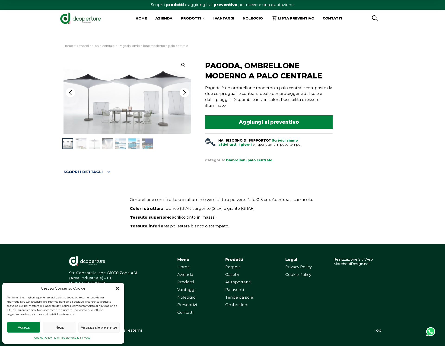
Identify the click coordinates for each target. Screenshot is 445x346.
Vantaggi (186, 289)
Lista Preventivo (296, 18)
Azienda (163, 18)
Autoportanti (238, 282)
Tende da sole (239, 297)
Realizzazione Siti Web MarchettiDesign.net (353, 261)
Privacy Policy (298, 267)
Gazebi (232, 274)
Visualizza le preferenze (99, 327)
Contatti (332, 18)
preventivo (225, 4)
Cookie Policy (43, 337)
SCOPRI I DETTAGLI (83, 172)
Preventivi (187, 304)
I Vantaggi (223, 18)
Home (141, 18)
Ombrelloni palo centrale (96, 46)
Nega (59, 327)
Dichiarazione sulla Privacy (72, 337)
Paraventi (234, 289)
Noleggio (253, 18)
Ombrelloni (236, 304)
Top (377, 330)
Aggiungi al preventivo (269, 122)
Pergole (233, 267)
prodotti (175, 4)
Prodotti (185, 282)
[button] (117, 288)
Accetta (23, 327)
